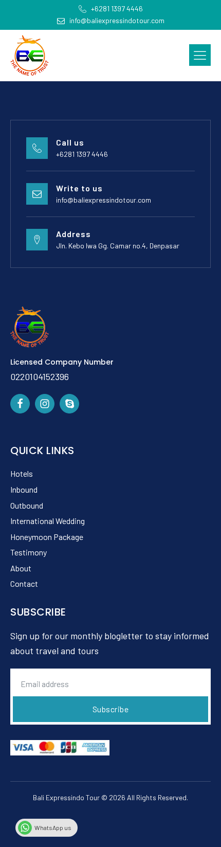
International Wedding (47, 521)
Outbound (26, 505)
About (20, 568)
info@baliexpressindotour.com (103, 199)
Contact (24, 583)
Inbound (24, 489)
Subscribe (111, 709)
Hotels (21, 473)
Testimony (28, 552)
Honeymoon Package (46, 537)
